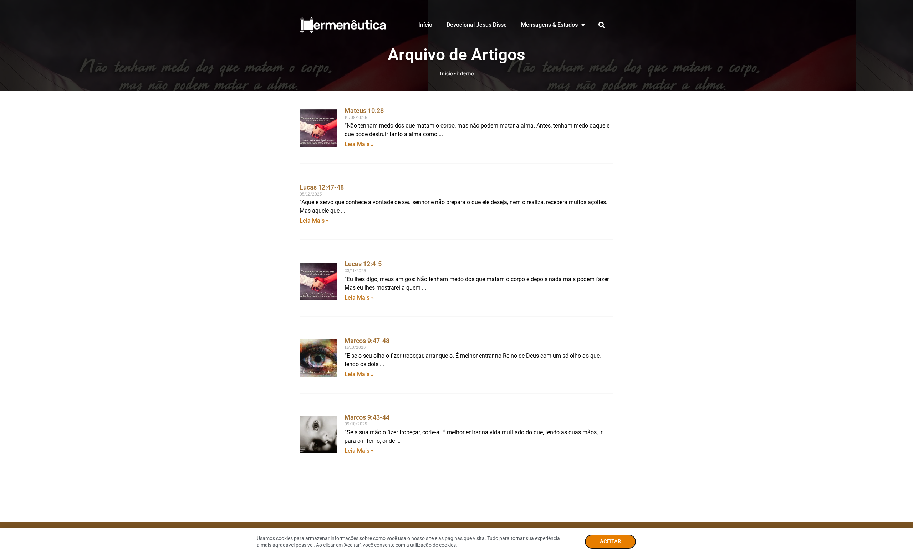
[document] (456, 277)
